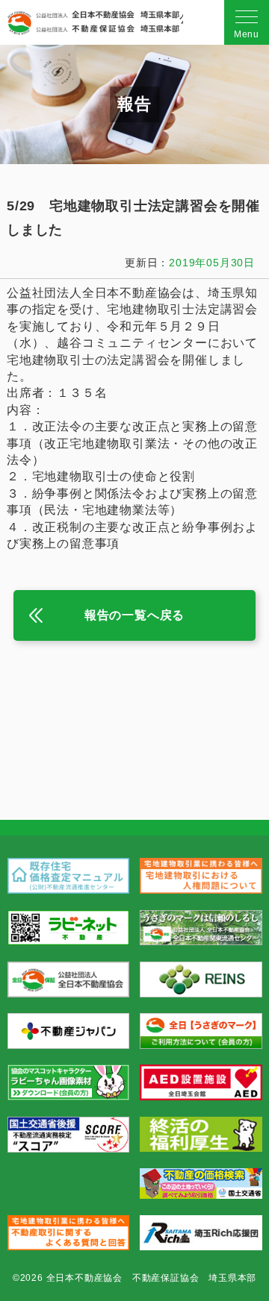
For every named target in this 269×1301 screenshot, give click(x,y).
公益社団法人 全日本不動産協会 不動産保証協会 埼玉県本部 (93, 22)
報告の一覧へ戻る (134, 615)
